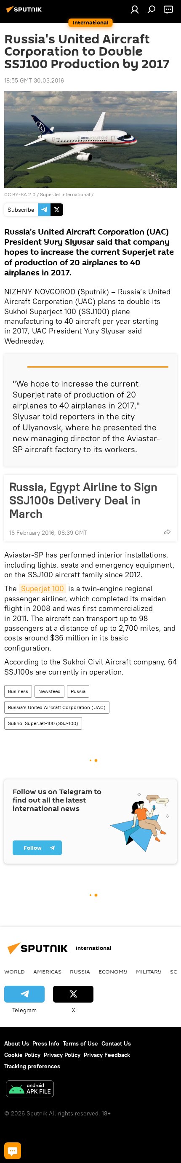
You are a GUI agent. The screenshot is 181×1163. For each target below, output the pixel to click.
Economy (113, 971)
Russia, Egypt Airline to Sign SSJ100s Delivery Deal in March (83, 500)
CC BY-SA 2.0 (19, 194)
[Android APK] (30, 1089)
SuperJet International (65, 194)
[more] (167, 531)
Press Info (45, 1043)
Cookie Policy (22, 1055)
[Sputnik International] (25, 12)
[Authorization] (134, 9)
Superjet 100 (42, 588)
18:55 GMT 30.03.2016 (34, 80)
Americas (47, 971)
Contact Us (116, 1043)
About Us (16, 1043)
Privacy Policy (62, 1055)
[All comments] (12, 1150)
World (14, 971)
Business (18, 691)
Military (149, 971)
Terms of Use (80, 1043)
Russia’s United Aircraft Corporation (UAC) (57, 707)
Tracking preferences (32, 1066)
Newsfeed (49, 691)
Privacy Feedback (107, 1055)
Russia (78, 691)
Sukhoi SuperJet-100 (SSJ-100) (43, 723)
